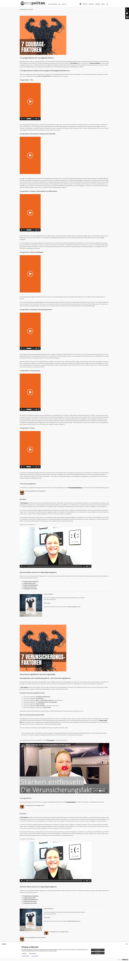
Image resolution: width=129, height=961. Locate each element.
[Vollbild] (38, 118)
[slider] (29, 118)
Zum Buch (47, 603)
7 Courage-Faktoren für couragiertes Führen (37, 58)
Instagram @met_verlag (30, 583)
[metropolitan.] (33, 3)
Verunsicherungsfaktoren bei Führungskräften (35, 491)
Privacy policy (34, 956)
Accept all (97, 950)
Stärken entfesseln (48, 594)
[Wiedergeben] (21, 118)
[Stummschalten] (36, 118)
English (4, 944)
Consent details (25, 956)
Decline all (97, 953)
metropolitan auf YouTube (30, 588)
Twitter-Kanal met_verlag (30, 587)
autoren (91, 4)
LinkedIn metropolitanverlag (31, 585)
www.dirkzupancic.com (74, 606)
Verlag (98, 4)
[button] (30, 102)
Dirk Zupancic (74, 63)
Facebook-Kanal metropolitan (31, 581)
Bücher (85, 4)
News (103, 4)
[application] (30, 101)
